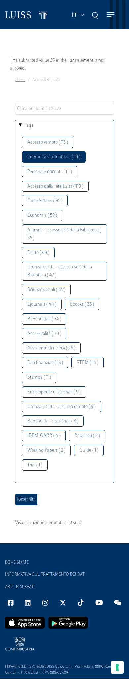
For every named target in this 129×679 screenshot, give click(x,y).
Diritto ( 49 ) (38, 252)
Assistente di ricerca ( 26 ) (51, 348)
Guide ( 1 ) (88, 450)
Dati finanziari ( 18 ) (45, 362)
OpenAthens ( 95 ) (45, 200)
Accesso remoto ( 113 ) (47, 142)
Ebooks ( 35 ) (82, 304)
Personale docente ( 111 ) (49, 171)
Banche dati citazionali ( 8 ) (52, 421)
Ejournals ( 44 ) (41, 304)
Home (20, 80)
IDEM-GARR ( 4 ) (44, 435)
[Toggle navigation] (110, 14)
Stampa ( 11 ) (39, 377)
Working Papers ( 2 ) (46, 450)
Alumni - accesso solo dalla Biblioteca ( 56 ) (64, 234)
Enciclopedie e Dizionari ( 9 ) (54, 392)
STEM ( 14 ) (87, 362)
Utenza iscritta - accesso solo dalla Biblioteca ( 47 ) (59, 271)
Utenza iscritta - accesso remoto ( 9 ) (61, 406)
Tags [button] (28, 125)
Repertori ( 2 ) (87, 435)
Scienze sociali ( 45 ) (46, 289)
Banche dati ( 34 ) (44, 319)
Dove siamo (17, 563)
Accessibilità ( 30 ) (44, 333)
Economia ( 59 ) (42, 215)
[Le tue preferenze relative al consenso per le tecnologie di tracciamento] (117, 667)
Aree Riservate (20, 587)
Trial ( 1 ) (34, 465)
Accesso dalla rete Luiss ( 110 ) (55, 186)
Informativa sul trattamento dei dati (45, 575)
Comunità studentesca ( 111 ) (53, 157)
